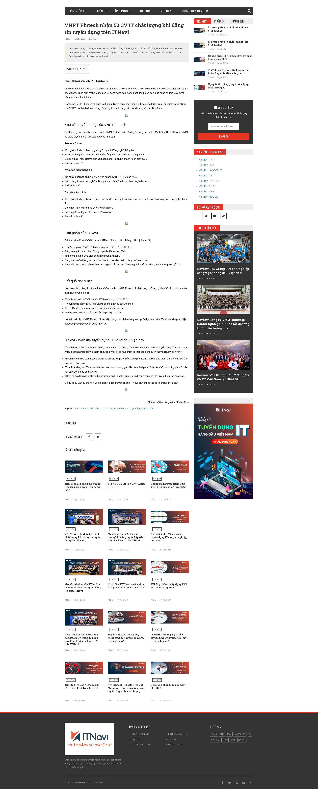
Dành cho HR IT (176, 744)
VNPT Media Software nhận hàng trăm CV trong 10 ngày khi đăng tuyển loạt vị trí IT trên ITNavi (81, 639)
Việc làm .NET (206, 191)
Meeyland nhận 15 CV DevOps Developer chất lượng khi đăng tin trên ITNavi (83, 587)
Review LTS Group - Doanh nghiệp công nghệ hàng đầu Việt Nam (223, 271)
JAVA (229, 734)
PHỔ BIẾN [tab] (219, 21)
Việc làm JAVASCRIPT (211, 170)
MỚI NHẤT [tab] (202, 21)
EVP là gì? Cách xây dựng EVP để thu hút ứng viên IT (169, 586)
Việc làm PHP (206, 159)
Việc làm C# (205, 175)
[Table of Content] (84, 68)
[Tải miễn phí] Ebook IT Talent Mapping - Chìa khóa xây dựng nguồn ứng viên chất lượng (126, 688)
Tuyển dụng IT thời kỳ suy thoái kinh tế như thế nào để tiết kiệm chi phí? (126, 638)
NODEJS (241, 740)
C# (250, 734)
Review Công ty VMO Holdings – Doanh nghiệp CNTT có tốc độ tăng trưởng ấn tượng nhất (223, 324)
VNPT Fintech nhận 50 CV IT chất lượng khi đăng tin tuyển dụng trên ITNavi (114, 408)
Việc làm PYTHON (209, 180)
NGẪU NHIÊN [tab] (237, 21)
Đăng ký (223, 136)
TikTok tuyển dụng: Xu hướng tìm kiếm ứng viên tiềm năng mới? (83, 487)
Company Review (195, 11)
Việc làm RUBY (207, 186)
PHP (222, 734)
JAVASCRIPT (240, 734)
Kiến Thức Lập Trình (112, 11)
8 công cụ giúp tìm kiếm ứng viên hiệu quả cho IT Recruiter (168, 485)
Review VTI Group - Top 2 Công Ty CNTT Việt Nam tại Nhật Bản (223, 377)
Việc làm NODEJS (208, 196)
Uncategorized (140, 733)
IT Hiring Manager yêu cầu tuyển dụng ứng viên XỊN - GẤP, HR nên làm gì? (169, 638)
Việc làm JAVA (206, 164)
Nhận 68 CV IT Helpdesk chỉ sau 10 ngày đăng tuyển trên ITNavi (127, 586)
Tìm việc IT (78, 11)
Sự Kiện (166, 11)
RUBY (225, 740)
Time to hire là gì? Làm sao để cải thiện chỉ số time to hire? (82, 686)
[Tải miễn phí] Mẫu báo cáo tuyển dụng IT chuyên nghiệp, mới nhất (169, 537)
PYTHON (215, 740)
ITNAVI (82, 782)
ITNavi (67, 38)
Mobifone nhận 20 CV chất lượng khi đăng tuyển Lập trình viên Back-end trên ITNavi (126, 537)
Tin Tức (144, 11)
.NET (233, 740)
